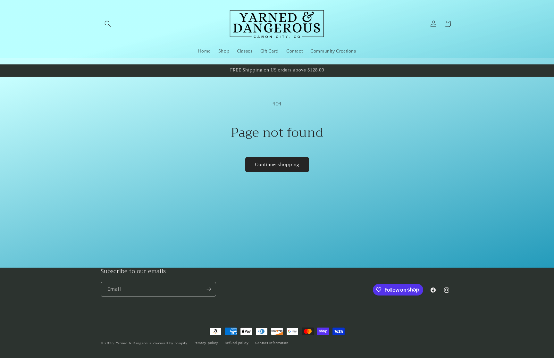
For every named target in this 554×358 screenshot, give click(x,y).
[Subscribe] (209, 289)
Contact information (272, 343)
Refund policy (237, 343)
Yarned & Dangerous (134, 343)
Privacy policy (206, 343)
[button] (108, 24)
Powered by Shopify (170, 343)
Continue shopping (277, 164)
